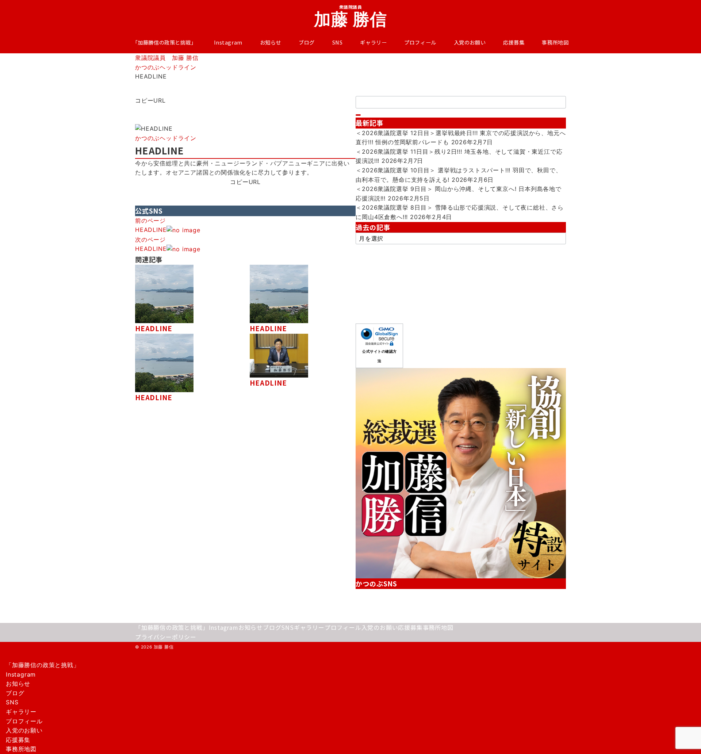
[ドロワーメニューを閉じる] (2, 657)
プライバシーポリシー (165, 636)
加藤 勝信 (350, 19)
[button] (245, 110)
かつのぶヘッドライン (165, 138)
